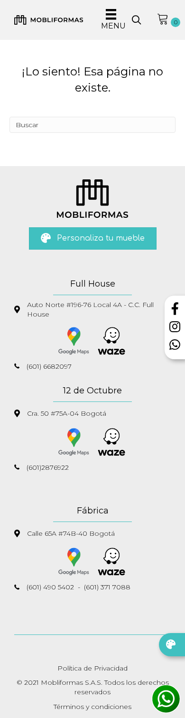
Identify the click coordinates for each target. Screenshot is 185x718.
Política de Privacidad (92, 668)
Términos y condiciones (92, 706)
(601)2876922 (48, 467)
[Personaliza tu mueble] (172, 644)
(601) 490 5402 (50, 587)
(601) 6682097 (49, 366)
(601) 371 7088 (107, 587)
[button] (136, 20)
